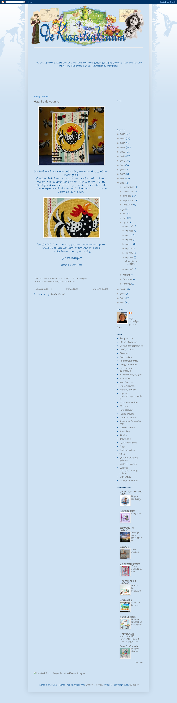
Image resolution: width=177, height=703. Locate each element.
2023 (123, 147)
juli (124, 209)
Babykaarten (127, 338)
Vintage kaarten (128, 464)
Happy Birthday (135, 498)
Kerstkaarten (127, 382)
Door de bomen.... (135, 604)
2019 (122, 165)
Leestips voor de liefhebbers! (136, 536)
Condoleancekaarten (131, 345)
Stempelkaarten (128, 442)
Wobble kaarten (129, 480)
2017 (122, 174)
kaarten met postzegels (126, 370)
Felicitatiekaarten (129, 360)
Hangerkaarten (128, 364)
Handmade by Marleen (128, 582)
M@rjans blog (127, 510)
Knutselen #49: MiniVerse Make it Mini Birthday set (129, 639)
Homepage (72, 289)
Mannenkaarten (129, 402)
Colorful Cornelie (129, 646)
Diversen (124, 353)
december (129, 187)
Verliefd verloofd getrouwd (129, 459)
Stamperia (125, 439)
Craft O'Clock (127, 349)
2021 (122, 156)
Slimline (123, 435)
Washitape (125, 477)
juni (125, 213)
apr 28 (129, 230)
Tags (122, 446)
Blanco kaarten (128, 342)
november (129, 191)
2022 (123, 152)
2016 (122, 178)
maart (127, 275)
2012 (122, 298)
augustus (128, 204)
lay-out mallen (128, 389)
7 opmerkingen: (80, 278)
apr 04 (129, 257)
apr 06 (129, 253)
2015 (122, 183)
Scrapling (125, 431)
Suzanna (124, 547)
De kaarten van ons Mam (131, 492)
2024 (123, 143)
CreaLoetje (126, 600)
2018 (122, 169)
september (129, 200)
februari (128, 279)
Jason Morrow (94, 684)
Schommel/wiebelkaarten (131, 423)
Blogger (134, 684)
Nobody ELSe (127, 633)
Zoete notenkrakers (136, 569)
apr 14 (129, 244)
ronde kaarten (128, 417)
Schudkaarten (127, 427)
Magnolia (136, 513)
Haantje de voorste (46, 101)
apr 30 (129, 226)
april (126, 222)
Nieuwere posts (43, 289)
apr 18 (129, 239)
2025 (123, 138)
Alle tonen (139, 662)
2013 (122, 293)
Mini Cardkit (126, 410)
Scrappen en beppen (127, 529)
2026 (123, 134)
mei (125, 218)
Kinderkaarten (127, 386)
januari (127, 283)
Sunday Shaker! (135, 650)
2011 (122, 302)
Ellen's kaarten (128, 617)
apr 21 (129, 235)
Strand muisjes (135, 551)
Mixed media (127, 413)
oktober (127, 195)
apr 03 (129, 269)
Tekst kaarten (68, 281)
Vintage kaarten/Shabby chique (129, 470)
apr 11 (129, 248)
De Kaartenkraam (130, 563)
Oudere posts (100, 289)
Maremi (124, 406)
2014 (123, 289)
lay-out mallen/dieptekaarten (131, 396)
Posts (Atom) (58, 294)
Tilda (122, 454)
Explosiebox (126, 357)
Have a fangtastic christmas (136, 622)
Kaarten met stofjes (51, 281)
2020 (123, 160)
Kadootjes (125, 378)
